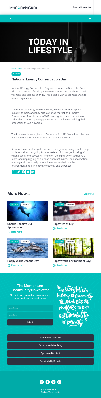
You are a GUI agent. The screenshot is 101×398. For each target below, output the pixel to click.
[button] (90, 18)
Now (20, 69)
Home (13, 69)
